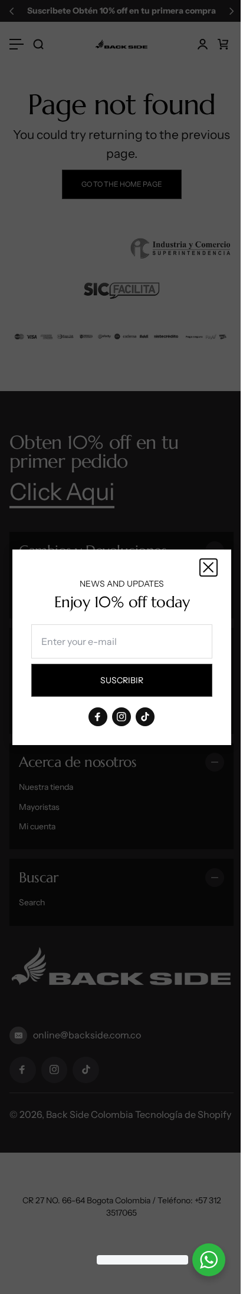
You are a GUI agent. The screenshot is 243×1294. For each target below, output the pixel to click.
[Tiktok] (145, 716)
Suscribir (132, 682)
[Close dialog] (208, 567)
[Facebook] (97, 716)
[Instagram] (121, 716)
